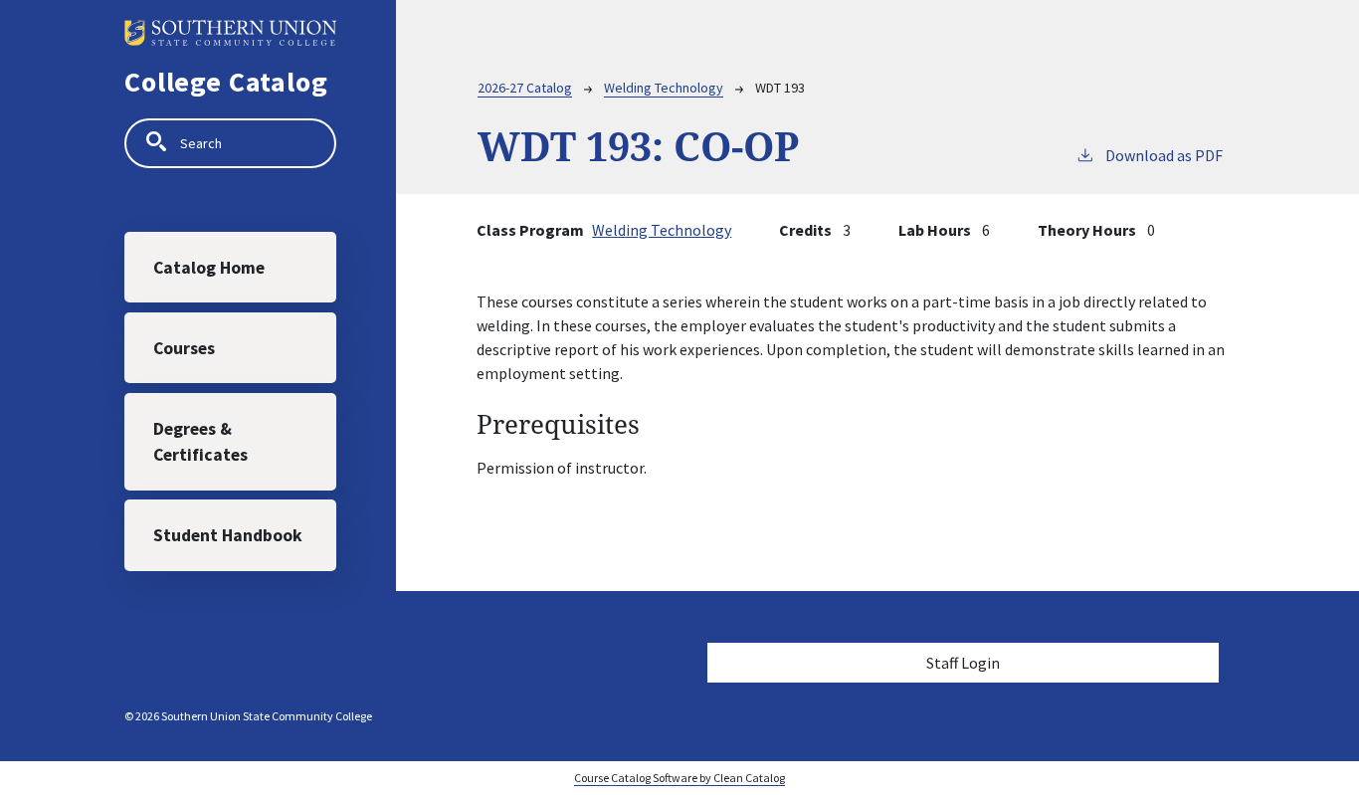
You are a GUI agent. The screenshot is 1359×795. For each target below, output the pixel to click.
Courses (184, 348)
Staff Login (963, 663)
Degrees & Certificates (200, 442)
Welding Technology (663, 88)
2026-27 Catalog (525, 88)
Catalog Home (209, 268)
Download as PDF (1164, 155)
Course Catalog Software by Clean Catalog (679, 777)
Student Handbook (227, 535)
